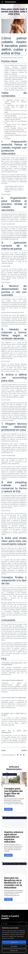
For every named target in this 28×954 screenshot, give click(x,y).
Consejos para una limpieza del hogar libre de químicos (13, 792)
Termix (21, 312)
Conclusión (8, 138)
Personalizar (14, 946)
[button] (22, 2)
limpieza (12, 774)
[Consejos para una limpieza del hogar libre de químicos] (14, 779)
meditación (7, 864)
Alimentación (18, 818)
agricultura (7, 818)
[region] (14, 939)
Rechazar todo (14, 950)
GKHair (8, 194)
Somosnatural (10, 2)
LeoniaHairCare (10, 224)
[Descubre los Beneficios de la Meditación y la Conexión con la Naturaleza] (14, 868)
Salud (24, 864)
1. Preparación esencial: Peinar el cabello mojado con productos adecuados (16, 101)
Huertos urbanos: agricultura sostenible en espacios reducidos (13, 837)
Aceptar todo (14, 942)
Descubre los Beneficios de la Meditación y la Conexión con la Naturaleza (13, 882)
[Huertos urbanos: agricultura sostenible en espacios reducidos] (14, 822)
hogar (5, 774)
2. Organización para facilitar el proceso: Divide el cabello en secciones (16, 107)
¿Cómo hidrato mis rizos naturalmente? (12, 680)
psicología (17, 864)
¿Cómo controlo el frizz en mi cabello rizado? (13, 697)
